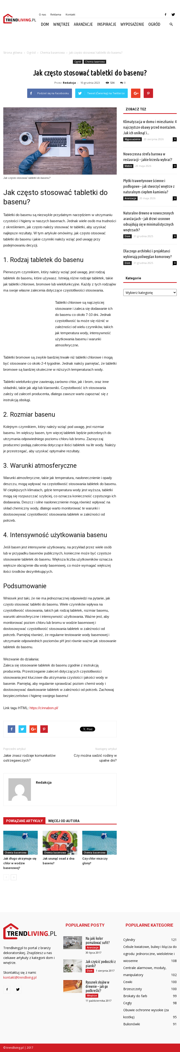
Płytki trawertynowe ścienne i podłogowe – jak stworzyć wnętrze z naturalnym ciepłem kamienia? (149, 186)
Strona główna (12, 53)
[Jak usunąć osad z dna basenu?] (60, 842)
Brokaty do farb (135, 996)
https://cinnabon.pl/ (44, 708)
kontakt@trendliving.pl (20, 977)
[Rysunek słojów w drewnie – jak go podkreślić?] (72, 986)
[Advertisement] (90, 41)
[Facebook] (165, 14)
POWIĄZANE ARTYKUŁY (24, 821)
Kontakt (70, 14)
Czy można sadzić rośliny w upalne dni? (95, 758)
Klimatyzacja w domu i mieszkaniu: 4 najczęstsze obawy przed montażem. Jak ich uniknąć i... (149, 127)
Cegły (127, 1003)
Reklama (55, 14)
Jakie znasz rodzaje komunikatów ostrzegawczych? (29, 758)
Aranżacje (83, 24)
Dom (45, 24)
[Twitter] (173, 14)
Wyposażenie (132, 24)
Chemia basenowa (95, 61)
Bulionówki (131, 1024)
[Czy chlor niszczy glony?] (99, 842)
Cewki (127, 982)
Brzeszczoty (132, 989)
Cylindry (129, 939)
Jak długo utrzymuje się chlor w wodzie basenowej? (19, 863)
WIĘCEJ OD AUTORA (63, 821)
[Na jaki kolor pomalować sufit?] (72, 942)
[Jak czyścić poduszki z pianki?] (72, 965)
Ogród (154, 24)
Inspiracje (106, 24)
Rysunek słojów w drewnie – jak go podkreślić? (97, 986)
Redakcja (69, 82)
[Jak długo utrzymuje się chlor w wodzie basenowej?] (20, 842)
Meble (128, 166)
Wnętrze (61, 24)
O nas (42, 14)
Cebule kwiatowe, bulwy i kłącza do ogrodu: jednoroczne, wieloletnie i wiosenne (150, 953)
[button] (171, 24)
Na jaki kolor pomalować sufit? (98, 940)
